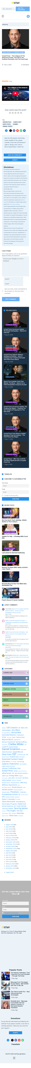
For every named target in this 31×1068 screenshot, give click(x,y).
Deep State (7, 124)
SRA (15, 806)
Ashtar (4, 737)
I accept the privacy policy (11, 495)
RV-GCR (18, 799)
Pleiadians (14, 792)
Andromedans (6, 730)
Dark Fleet (17, 122)
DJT (14, 754)
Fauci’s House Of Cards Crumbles (13, 600)
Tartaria (4, 811)
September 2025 (11, 848)
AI (19, 728)
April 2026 (9, 833)
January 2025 (10, 866)
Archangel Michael (6, 732)
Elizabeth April (14, 757)
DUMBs (15, 124)
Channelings (9, 516)
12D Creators (12, 727)
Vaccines (20, 813)
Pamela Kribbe (6, 792)
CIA (25, 744)
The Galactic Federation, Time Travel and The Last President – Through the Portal (20, 974)
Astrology (9, 737)
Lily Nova (25, 778)
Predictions (23, 792)
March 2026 (9, 835)
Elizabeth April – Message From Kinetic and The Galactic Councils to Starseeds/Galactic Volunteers (19, 1004)
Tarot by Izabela (7, 808)
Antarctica (7, 122)
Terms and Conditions (14, 204)
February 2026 (10, 837)
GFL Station (23, 764)
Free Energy (20, 761)
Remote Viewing (10, 797)
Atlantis (14, 737)
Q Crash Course (24, 794)
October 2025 (10, 846)
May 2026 (9, 831)
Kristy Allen (14, 775)
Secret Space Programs (9, 804)
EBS (27, 754)
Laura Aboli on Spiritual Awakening (13, 553)
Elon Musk (22, 757)
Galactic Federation (10, 764)
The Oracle (5, 813)
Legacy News (10, 872)
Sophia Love (22, 804)
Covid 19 (5, 747)
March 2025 (9, 861)
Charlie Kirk (4, 744)
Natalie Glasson (17, 787)
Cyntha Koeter (13, 747)
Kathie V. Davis (8, 620)
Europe (14, 761)
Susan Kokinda (21, 806)
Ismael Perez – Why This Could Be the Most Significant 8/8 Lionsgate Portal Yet (15, 460)
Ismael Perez (7, 126)
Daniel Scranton (11, 749)
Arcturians (16, 732)
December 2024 (11, 868)
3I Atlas (4, 728)
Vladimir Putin (5, 815)
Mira (19, 785)
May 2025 (9, 857)
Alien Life (24, 728)
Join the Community (15, 155)
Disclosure (7, 52)
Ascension (20, 735)
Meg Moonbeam (15, 782)
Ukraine (14, 813)
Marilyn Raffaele (6, 780)
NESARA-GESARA (7, 790)
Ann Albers (16, 730)
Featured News (11, 348)
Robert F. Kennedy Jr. (9, 799)
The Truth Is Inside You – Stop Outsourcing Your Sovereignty (20, 993)
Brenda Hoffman (21, 742)
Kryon (21, 776)
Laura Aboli (11, 778)
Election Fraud (5, 757)
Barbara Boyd (20, 737)
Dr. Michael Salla (21, 754)
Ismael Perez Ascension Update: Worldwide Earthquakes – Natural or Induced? (15, 330)
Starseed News (18, 52)
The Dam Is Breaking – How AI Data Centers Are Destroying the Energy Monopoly (16, 633)
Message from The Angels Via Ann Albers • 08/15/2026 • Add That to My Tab (20, 983)
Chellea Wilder (16, 744)
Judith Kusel (5, 776)
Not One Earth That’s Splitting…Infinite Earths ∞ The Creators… (14, 521)
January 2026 (10, 840)
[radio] (10, 113)
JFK (13, 773)
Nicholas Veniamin (18, 789)
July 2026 (8, 827)
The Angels (11, 811)
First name (5, 483)
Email (3, 489)
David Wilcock (18, 752)
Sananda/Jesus (20, 802)
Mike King (23, 783)
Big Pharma (17, 739)
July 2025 (8, 853)
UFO (10, 813)
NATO (24, 787)
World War (20, 815)
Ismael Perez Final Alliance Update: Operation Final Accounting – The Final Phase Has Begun (15, 435)
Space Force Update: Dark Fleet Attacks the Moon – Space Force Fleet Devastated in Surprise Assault (15, 383)
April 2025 (9, 859)
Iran (19, 768)
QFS (3, 797)
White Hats (13, 815)
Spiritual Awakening (7, 806)
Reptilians (17, 797)
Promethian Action (10, 794)
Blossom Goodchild (8, 742)
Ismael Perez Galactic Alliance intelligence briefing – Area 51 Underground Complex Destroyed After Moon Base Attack (14, 357)
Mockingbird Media (6, 787)
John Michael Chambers (21, 773)
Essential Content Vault (12, 759)
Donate (14, 160)
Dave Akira (23, 749)
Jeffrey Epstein (6, 773)
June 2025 (9, 855)
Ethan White (6, 761)
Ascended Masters (9, 735)
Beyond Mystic (7, 739)
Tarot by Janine (21, 808)
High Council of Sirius (8, 766)
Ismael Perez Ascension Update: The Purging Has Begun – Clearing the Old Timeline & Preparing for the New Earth (15, 409)
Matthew (14, 780)
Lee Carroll (18, 778)
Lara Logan (4, 778)
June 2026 (9, 829)
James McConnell (22, 771)
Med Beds (19, 780)
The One (19, 811)
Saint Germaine (8, 801)
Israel (15, 771)
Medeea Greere (6, 782)
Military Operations (9, 785)
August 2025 (9, 851)
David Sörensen (7, 752)
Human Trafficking (9, 768)
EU (11, 761)
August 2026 (9, 824)
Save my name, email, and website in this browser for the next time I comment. (15, 291)
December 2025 (11, 842)
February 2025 (10, 864)
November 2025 (11, 844)
